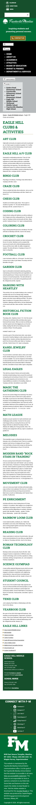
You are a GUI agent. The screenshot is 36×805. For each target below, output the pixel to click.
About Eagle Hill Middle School (12, 630)
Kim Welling (15, 688)
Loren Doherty (19, 675)
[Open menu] (8, 44)
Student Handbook (9, 650)
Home (5, 115)
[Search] (28, 15)
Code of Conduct (8, 637)
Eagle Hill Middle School (15, 115)
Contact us (19, 38)
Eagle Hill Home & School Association (14, 640)
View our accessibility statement (15, 776)
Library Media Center (9, 643)
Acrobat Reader (22, 791)
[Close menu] (6, 49)
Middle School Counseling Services (13, 645)
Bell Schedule (7, 632)
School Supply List (9, 648)
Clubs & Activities (8, 635)
